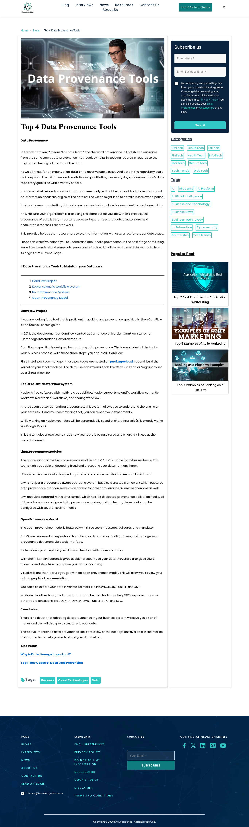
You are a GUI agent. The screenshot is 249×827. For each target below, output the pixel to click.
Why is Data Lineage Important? (46, 654)
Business (47, 680)
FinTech (177, 155)
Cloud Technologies (73, 680)
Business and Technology (190, 204)
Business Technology (187, 220)
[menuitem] (65, 5)
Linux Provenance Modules (51, 292)
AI (173, 188)
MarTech (178, 163)
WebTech (201, 171)
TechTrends (180, 171)
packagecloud (121, 361)
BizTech (177, 148)
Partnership (180, 235)
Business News (182, 212)
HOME (25, 737)
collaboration (182, 227)
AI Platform (206, 188)
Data (95, 680)
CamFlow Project (44, 281)
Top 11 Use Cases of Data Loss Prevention (52, 663)
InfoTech (215, 155)
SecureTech (198, 163)
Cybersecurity (207, 227)
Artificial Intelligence (187, 196)
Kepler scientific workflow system (56, 286)
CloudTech (196, 148)
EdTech (213, 148)
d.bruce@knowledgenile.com (44, 793)
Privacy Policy (209, 99)
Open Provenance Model (50, 298)
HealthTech (196, 155)
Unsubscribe (206, 107)
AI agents (186, 188)
